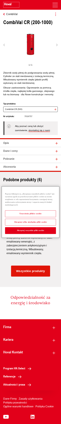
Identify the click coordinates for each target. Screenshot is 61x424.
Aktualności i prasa (14, 384)
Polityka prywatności (15, 402)
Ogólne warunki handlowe (18, 406)
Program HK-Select (14, 368)
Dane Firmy (10, 398)
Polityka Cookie (44, 406)
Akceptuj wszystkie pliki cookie (30, 230)
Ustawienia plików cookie (31, 214)
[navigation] (55, 5)
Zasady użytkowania (30, 398)
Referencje (9, 376)
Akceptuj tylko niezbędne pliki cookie (30, 222)
